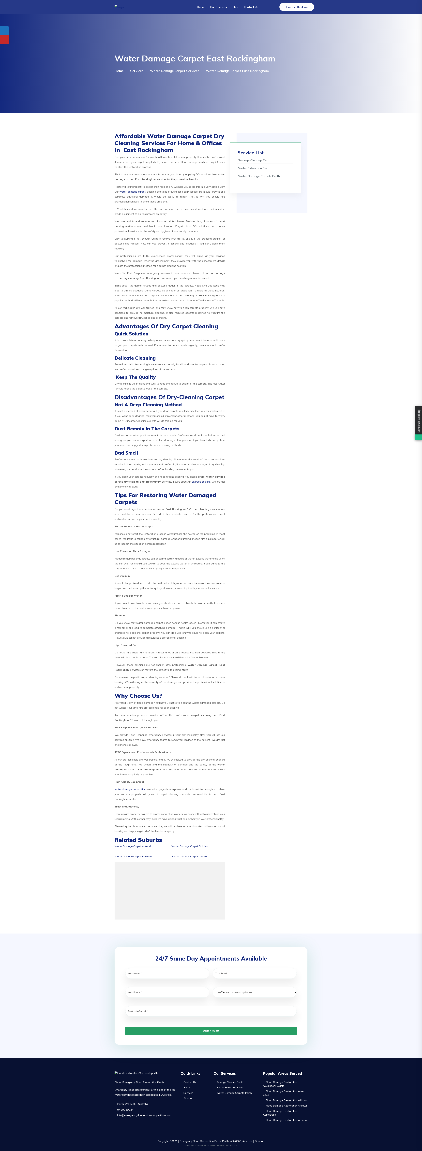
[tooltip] (4, 30)
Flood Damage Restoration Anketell (286, 1105)
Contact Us (251, 7)
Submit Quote (211, 1030)
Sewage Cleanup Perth (254, 160)
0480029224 (125, 1109)
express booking (201, 481)
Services (188, 1092)
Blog (235, 7)
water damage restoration (130, 789)
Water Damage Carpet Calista (189, 856)
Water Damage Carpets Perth (259, 176)
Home (201, 7)
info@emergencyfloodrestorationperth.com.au (144, 1115)
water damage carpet (133, 191)
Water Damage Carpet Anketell (133, 846)
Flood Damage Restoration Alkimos (286, 1100)
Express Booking (297, 7)
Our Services (218, 7)
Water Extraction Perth (254, 168)
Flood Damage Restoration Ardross (286, 1120)
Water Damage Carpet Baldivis (189, 846)
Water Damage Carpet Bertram (133, 856)
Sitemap (188, 1098)
